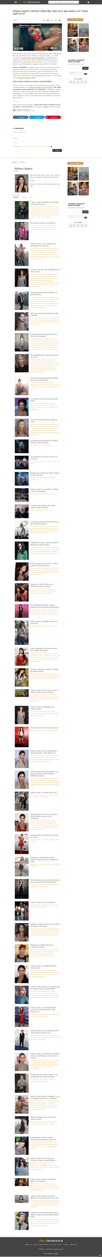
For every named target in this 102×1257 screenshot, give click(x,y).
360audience (55, 1253)
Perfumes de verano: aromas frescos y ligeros (83, 34)
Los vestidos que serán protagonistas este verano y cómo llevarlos (83, 47)
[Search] (77, 2)
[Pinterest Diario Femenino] (74, 82)
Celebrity (22, 162)
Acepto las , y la (32, 146)
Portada (14, 162)
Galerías (24, 197)
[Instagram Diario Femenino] (78, 82)
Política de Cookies (46, 146)
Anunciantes (66, 1244)
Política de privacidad (44, 1244)
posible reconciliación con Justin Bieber (40, 87)
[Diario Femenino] (31, 3)
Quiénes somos (28, 1244)
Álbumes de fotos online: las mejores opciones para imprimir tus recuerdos (72, 32)
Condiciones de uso (35, 146)
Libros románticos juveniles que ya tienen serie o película (72, 47)
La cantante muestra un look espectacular (32, 58)
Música (46, 107)
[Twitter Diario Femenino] (82, 82)
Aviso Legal (53, 1244)
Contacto (60, 1244)
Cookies (35, 1244)
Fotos (31, 197)
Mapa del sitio (73, 1244)
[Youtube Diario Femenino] (85, 82)
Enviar (57, 150)
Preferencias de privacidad (25, 146)
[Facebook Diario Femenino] (71, 82)
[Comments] (59, 20)
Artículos (16, 197)
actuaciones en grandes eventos (26, 78)
